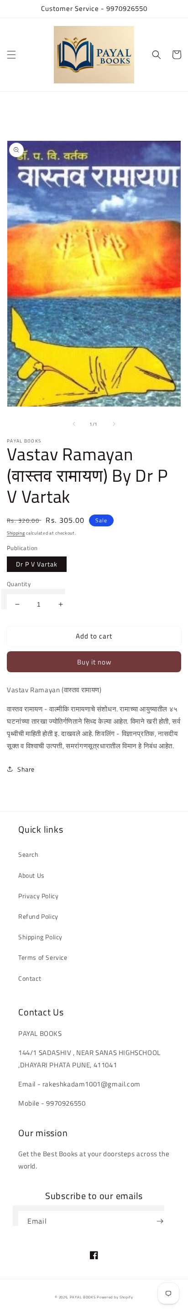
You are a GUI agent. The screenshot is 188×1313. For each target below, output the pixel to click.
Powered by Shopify (115, 1297)
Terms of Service (43, 957)
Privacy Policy (38, 896)
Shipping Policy (40, 937)
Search (28, 854)
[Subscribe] (160, 1221)
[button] (11, 55)
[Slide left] (74, 424)
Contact (29, 978)
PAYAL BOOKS (83, 1297)
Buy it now (94, 662)
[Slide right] (114, 424)
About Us (31, 875)
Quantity (19, 584)
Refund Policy (38, 916)
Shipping (16, 533)
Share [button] (26, 769)
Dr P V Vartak (36, 564)
